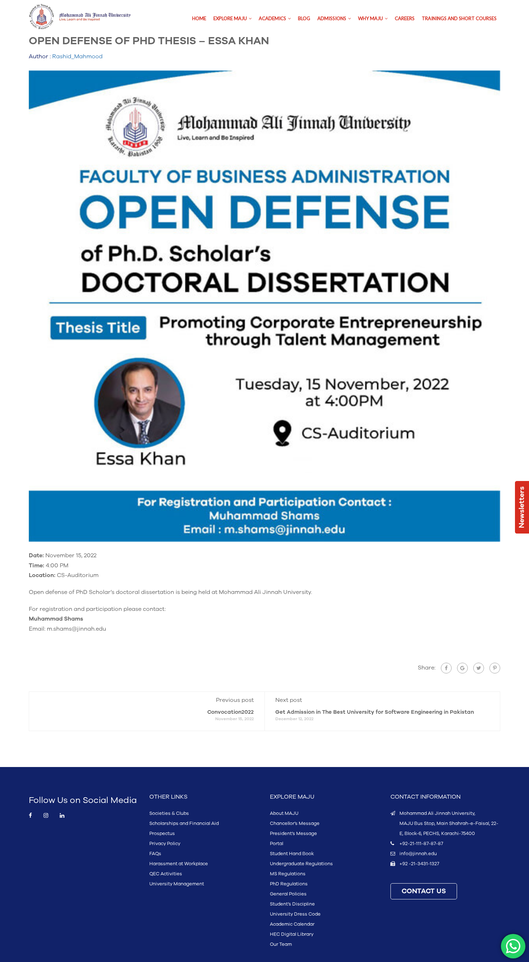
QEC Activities (165, 874)
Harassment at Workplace (178, 864)
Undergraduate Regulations (301, 864)
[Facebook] (446, 668)
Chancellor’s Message (295, 823)
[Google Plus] (462, 668)
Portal (276, 843)
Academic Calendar (292, 924)
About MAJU (284, 813)
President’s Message (293, 833)
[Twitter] (478, 668)
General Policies (288, 894)
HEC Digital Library (291, 934)
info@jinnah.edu (418, 853)
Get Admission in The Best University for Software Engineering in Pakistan (374, 712)
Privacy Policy (164, 843)
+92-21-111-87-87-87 (421, 843)
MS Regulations (288, 874)
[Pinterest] (494, 668)
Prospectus (162, 833)
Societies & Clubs (169, 813)
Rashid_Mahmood (77, 56)
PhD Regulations (289, 884)
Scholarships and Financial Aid (184, 823)
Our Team (281, 944)
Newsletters (521, 507)
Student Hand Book (292, 853)
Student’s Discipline (292, 904)
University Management (176, 884)
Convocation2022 (230, 712)
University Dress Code (295, 914)
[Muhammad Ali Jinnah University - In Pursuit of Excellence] (87, 17)
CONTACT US (424, 891)
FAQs (155, 853)
